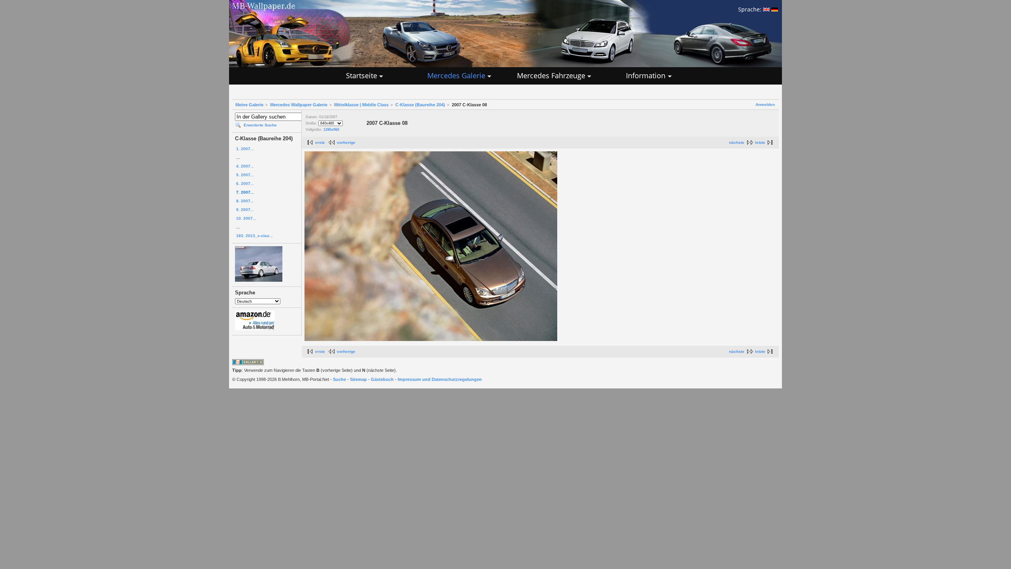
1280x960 (331, 130)
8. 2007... (245, 201)
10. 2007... (246, 218)
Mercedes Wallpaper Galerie (298, 104)
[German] (774, 9)
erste (320, 142)
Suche (339, 379)
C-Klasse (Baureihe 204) (420, 104)
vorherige (346, 142)
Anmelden (765, 104)
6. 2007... (245, 183)
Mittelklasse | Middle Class (361, 104)
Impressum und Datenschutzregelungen (440, 379)
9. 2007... (245, 209)
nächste (736, 142)
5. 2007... (245, 175)
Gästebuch (382, 379)
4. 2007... (245, 166)
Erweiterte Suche (260, 125)
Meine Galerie (249, 104)
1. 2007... (245, 149)
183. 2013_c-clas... (254, 236)
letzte (760, 142)
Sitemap (358, 379)
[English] (766, 9)
